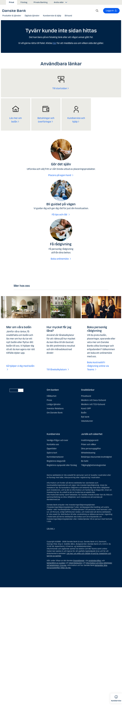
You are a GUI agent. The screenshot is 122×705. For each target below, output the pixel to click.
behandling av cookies (56, 563)
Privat (11, 2)
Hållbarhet (51, 396)
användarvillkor (95, 561)
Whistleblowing (88, 452)
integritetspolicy (75, 563)
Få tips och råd (60, 214)
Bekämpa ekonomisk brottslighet (96, 457)
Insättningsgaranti (89, 440)
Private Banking (40, 2)
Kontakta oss (53, 444)
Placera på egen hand (59, 175)
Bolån (83, 412)
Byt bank (85, 417)
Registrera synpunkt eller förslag (62, 465)
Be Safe (84, 461)
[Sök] (97, 10)
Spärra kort (52, 452)
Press (49, 400)
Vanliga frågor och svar (57, 440)
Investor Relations (55, 408)
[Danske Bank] (15, 10)
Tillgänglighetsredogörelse (93, 465)
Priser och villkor (88, 444)
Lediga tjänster (54, 404)
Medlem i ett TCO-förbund (93, 404)
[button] (11, 15)
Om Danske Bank (54, 412)
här (54, 43)
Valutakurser (87, 421)
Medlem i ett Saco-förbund (93, 400)
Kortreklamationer (55, 457)
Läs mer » (51, 528)
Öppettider (52, 448)
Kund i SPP (86, 408)
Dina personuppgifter (91, 448)
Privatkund (86, 396)
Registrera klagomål (56, 461)
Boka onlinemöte (60, 258)
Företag (24, 2)
